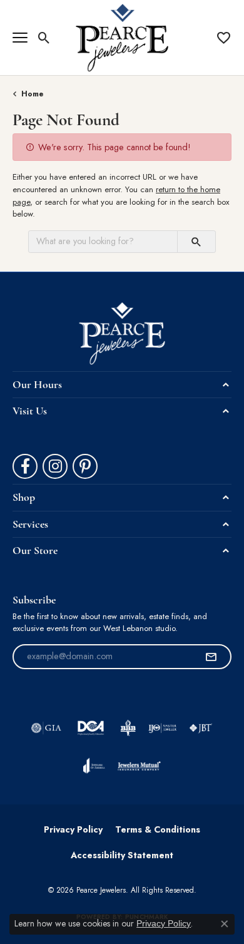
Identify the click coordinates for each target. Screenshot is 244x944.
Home (32, 94)
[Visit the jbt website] (201, 728)
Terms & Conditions (157, 829)
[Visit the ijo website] (162, 728)
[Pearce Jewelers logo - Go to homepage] (122, 37)
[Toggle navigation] (20, 37)
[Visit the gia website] (46, 728)
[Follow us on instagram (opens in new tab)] (55, 466)
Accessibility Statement (122, 855)
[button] (44, 37)
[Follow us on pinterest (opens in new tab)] (85, 466)
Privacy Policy (73, 829)
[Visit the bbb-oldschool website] (128, 728)
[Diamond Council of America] (91, 728)
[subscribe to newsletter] (210, 656)
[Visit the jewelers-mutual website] (139, 765)
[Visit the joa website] (94, 765)
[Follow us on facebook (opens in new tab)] (25, 466)
